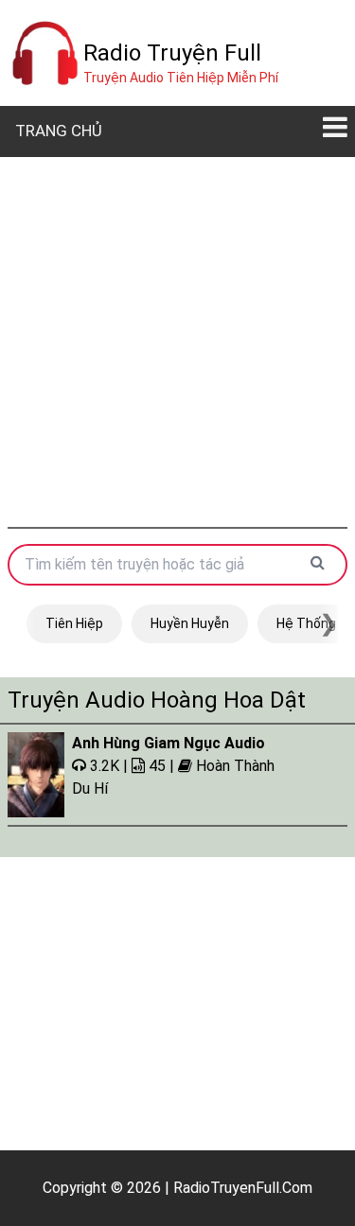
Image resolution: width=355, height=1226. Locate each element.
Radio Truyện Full (172, 53)
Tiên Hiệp (74, 623)
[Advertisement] (177, 342)
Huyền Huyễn (190, 623)
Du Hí (90, 788)
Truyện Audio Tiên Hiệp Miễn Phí (180, 77)
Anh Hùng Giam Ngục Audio (168, 743)
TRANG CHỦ (58, 130)
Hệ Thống (306, 623)
